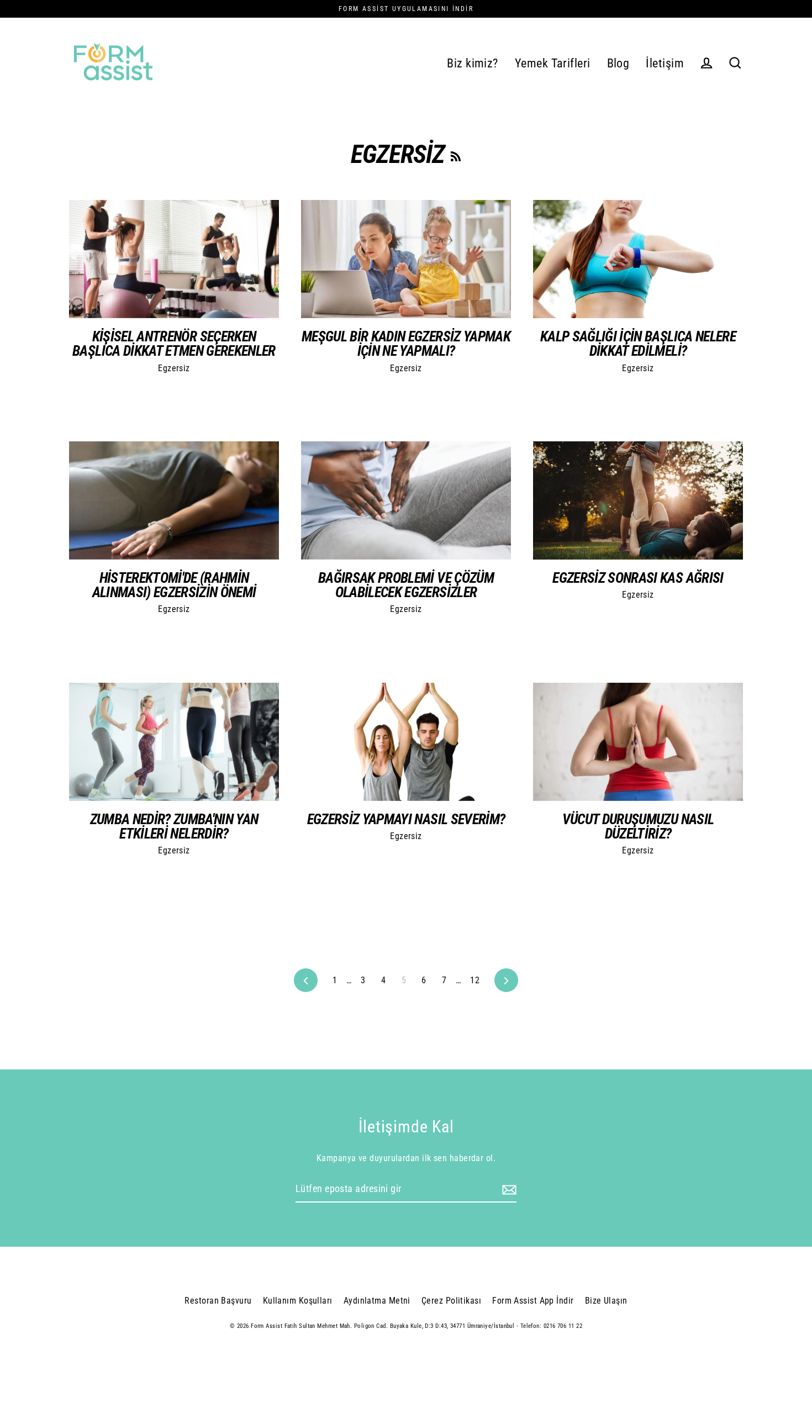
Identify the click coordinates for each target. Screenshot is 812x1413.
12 (474, 980)
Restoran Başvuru (217, 1300)
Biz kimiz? (472, 63)
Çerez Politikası (451, 1300)
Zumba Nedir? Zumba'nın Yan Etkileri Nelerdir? (174, 826)
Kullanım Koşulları (298, 1300)
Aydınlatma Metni (377, 1300)
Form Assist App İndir (532, 1300)
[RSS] (455, 154)
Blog (618, 63)
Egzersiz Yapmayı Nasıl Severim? (406, 819)
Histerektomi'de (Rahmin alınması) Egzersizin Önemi (174, 585)
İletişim (665, 63)
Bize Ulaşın (606, 1300)
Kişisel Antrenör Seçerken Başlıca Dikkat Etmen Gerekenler (174, 343)
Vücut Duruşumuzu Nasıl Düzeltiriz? (638, 826)
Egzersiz (174, 368)
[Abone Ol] (507, 1190)
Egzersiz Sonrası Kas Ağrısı (637, 578)
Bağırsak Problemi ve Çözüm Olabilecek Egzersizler (406, 585)
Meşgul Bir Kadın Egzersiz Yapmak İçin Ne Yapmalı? (406, 343)
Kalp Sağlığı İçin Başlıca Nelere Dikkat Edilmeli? (638, 343)
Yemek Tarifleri (552, 63)
